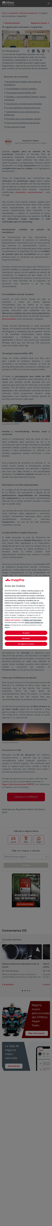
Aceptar (26, 633)
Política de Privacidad (32, 620)
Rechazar (26, 638)
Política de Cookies (12, 620)
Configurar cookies (26, 644)
